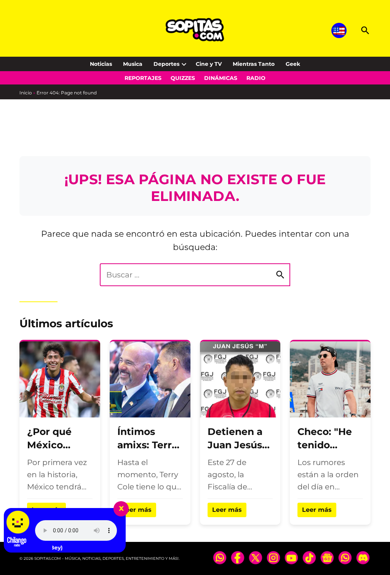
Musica (132, 64)
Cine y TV (209, 64)
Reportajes (143, 78)
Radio (255, 78)
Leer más (137, 509)
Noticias (101, 64)
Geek (293, 64)
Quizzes (183, 78)
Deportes (166, 64)
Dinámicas (220, 78)
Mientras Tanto (254, 64)
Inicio (25, 93)
